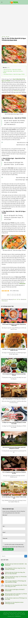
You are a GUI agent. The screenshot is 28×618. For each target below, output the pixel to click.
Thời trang (22, 614)
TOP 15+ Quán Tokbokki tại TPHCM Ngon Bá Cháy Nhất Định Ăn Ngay (15, 581)
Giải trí (23, 613)
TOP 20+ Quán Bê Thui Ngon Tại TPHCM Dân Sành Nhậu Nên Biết (14, 374)
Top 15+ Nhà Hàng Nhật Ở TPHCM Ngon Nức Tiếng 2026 (14, 398)
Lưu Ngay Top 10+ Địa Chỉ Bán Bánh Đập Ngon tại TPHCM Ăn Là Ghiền (14, 423)
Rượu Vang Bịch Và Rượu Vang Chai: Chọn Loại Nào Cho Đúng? (15, 569)
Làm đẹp (5, 614)
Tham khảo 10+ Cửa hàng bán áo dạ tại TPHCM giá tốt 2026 (14, 603)
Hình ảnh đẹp (13, 613)
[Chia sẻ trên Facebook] (10, 295)
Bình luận (5, 515)
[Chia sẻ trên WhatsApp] (8, 295)
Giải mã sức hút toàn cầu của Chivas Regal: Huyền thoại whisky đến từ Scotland (14, 448)
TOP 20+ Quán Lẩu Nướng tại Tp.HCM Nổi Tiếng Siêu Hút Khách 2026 (14, 325)
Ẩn (8, 67)
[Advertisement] (14, 19)
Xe (23, 612)
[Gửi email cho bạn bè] (15, 295)
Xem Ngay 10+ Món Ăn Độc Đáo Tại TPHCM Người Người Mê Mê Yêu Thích (14, 350)
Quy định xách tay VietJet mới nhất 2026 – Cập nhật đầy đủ (16, 564)
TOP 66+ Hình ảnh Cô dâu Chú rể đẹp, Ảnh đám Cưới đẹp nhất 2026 (15, 573)
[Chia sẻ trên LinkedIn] (20, 295)
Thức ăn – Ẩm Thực (12, 612)
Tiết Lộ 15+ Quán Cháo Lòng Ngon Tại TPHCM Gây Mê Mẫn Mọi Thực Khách (16, 594)
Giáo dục (20, 612)
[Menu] (2, 2)
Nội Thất (5, 612)
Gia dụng (19, 613)
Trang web (5, 538)
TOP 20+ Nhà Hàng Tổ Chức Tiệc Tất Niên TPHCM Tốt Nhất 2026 (14, 497)
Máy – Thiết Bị (11, 614)
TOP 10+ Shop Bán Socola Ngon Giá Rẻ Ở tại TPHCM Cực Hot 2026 (14, 473)
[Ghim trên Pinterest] (17, 295)
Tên (4, 526)
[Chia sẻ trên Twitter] (13, 295)
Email (4, 532)
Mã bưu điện (6, 613)
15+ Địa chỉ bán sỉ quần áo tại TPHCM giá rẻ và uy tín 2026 (16, 598)
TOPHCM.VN (17, 90)
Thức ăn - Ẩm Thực (5, 36)
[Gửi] (25, 556)
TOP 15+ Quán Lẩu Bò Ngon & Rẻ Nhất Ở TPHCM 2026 (14, 590)
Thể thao (17, 614)
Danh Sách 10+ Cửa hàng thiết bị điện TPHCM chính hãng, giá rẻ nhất (16, 586)
